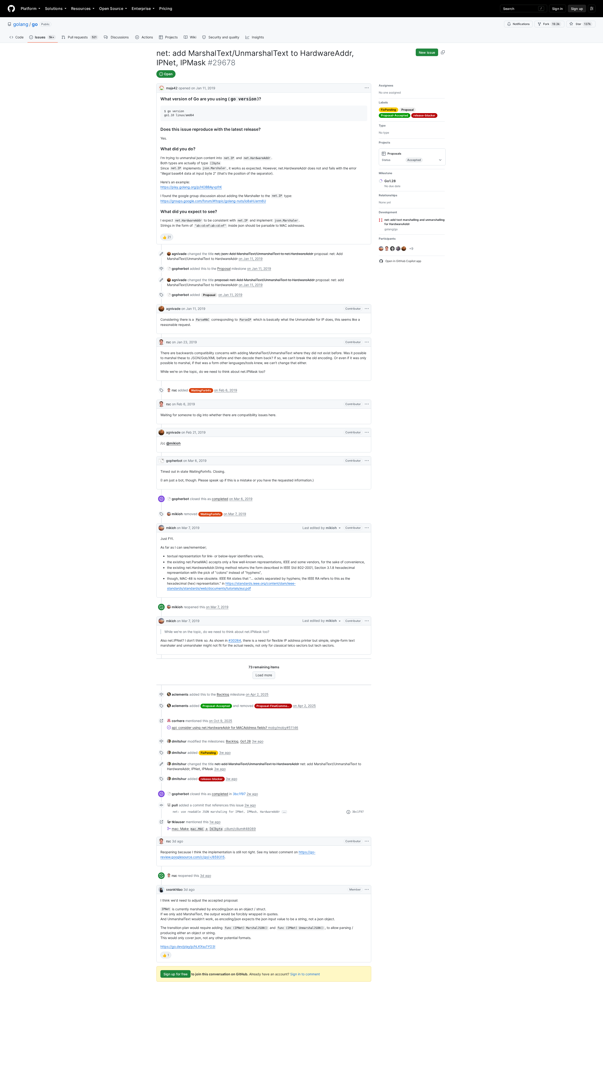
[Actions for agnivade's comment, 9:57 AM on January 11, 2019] (366, 308)
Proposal (224, 269)
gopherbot (174, 461)
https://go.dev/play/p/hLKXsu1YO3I (187, 946)
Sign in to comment (305, 974)
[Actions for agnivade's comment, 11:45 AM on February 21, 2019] (366, 432)
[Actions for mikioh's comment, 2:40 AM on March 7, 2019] (366, 621)
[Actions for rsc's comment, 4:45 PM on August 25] (366, 841)
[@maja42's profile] (161, 88)
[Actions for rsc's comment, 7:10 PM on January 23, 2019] (366, 342)
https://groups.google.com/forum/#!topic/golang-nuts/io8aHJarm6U (213, 201)
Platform (29, 8)
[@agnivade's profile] (161, 309)
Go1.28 (245, 741)
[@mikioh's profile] (161, 528)
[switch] (166, 237)
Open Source (111, 8)
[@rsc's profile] (161, 342)
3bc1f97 (239, 794)
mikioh (171, 528)
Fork (551, 24)
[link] (177, 253)
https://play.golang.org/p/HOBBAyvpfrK (191, 187)
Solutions (54, 8)
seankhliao (174, 889)
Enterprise (141, 8)
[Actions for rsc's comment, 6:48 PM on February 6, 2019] (366, 404)
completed (220, 499)
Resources (81, 8)
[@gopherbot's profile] (161, 461)
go (35, 24)
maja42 (172, 88)
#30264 (234, 640)
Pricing (165, 8)
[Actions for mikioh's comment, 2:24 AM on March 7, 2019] (366, 528)
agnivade (173, 309)
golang (20, 24)
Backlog (223, 694)
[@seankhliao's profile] (161, 889)
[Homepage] (11, 8)
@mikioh (173, 443)
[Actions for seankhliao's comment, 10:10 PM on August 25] (366, 889)
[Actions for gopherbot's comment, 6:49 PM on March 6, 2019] (366, 460)
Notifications (521, 24)
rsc (168, 342)
